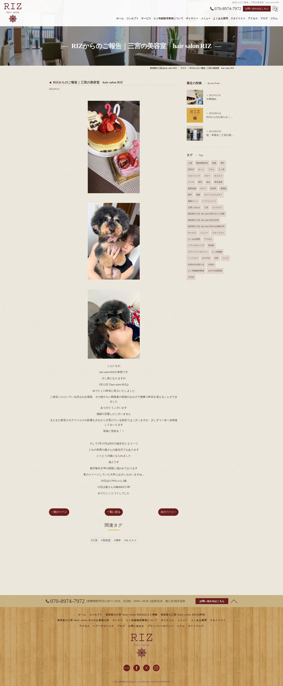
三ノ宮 (221, 169)
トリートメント (209, 201)
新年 (190, 195)
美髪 (198, 195)
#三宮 (94, 540)
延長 (214, 163)
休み (208, 182)
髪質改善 (192, 188)
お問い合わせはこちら (256, 8)
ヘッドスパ (193, 258)
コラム (211, 169)
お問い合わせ (194, 207)
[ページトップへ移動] (234, 601)
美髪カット (193, 201)
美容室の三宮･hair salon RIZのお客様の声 (206, 226)
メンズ (225, 258)
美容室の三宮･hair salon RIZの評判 (203, 220)
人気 (190, 163)
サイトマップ (196, 626)
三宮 (206, 207)
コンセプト (217, 207)
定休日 (191, 169)
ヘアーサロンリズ (196, 245)
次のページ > (168, 512)
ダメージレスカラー (213, 195)
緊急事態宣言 (202, 163)
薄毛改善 (218, 182)
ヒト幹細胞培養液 (196, 271)
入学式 (191, 277)
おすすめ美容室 (215, 271)
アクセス (208, 239)
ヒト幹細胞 (217, 252)
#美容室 (106, 540)
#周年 (117, 540)
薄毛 (200, 182)
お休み (211, 264)
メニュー (204, 233)
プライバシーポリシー (198, 252)
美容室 (211, 245)
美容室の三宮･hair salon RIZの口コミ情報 (206, 214)
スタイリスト (218, 233)
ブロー (207, 176)
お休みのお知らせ (196, 264)
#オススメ (130, 540)
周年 (222, 163)
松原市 (213, 188)
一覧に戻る (113, 512)
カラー (203, 188)
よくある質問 (194, 239)
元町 (216, 258)
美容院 (223, 188)
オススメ (218, 176)
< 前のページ (59, 512)
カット (201, 169)
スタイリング (194, 176)
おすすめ (206, 258)
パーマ (191, 182)
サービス (192, 233)
